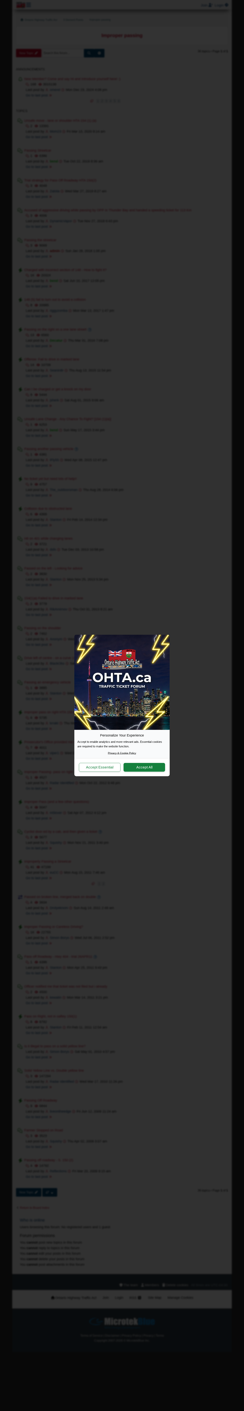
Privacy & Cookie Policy (122, 753)
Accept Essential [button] (99, 767)
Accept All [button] (144, 767)
